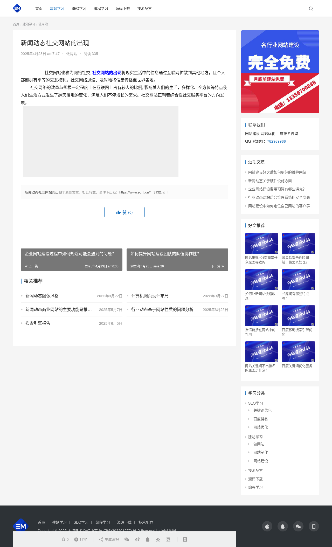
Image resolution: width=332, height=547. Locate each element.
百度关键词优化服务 (297, 365)
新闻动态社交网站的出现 (43, 192)
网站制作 (260, 452)
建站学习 (57, 8)
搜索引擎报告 (37, 323)
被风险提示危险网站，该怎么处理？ (295, 259)
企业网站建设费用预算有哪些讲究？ (277, 188)
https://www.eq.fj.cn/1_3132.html (143, 192)
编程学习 (101, 8)
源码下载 (122, 8)
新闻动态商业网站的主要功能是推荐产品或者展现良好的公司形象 (73, 309)
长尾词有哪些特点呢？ (295, 295)
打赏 (79, 539)
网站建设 (260, 460)
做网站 (71, 53)
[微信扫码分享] (127, 539)
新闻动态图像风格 (42, 296)
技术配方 (144, 8)
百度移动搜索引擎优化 (297, 331)
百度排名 (260, 418)
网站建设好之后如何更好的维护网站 (277, 172)
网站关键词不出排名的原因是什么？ (260, 367)
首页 (39, 8)
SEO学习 (79, 8)
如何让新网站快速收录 (260, 295)
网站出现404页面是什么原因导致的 (261, 259)
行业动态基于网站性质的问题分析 (162, 309)
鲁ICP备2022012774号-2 (119, 530)
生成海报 (111, 539)
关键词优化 (262, 410)
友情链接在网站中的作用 (260, 331)
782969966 (276, 141)
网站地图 (168, 530)
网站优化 (260, 427)
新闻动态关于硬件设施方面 (270, 180)
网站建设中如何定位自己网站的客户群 (279, 205)
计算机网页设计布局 (150, 296)
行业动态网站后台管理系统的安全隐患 (279, 197)
